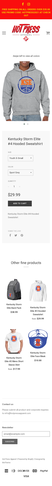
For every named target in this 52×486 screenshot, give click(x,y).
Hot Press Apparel (9, 459)
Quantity (12, 181)
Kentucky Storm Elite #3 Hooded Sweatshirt (37, 311)
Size (9, 152)
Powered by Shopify (25, 459)
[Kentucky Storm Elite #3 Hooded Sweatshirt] (38, 291)
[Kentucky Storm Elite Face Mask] (38, 339)
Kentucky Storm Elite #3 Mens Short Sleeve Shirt (14, 361)
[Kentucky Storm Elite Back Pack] (14, 290)
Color (10, 167)
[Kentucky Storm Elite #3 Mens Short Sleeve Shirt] (14, 342)
